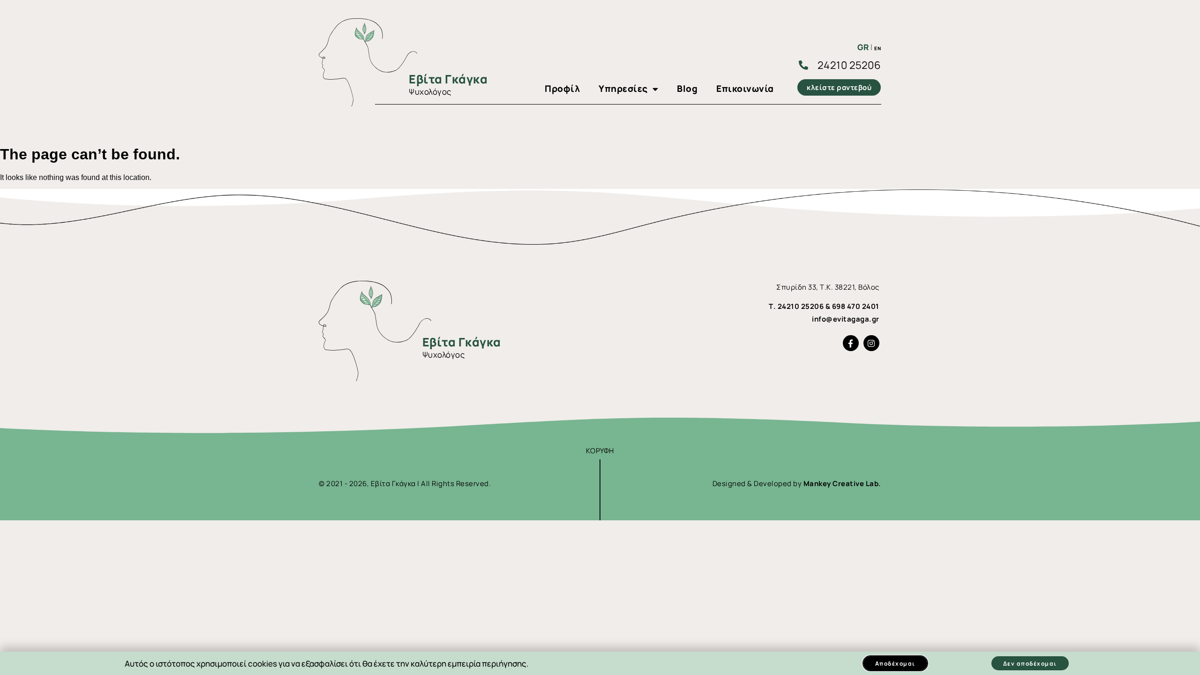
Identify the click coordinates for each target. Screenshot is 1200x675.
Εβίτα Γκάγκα (448, 79)
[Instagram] (871, 343)
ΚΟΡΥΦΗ (600, 451)
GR (863, 47)
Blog (687, 88)
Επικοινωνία (745, 88)
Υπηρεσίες (623, 88)
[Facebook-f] (851, 343)
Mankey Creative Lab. (842, 483)
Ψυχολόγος (430, 91)
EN (877, 48)
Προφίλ (562, 88)
